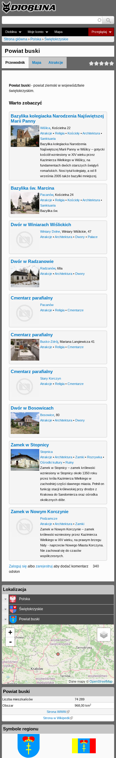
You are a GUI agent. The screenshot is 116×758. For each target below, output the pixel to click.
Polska (35, 39)
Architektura (91, 133)
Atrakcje (55, 63)
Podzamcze (48, 518)
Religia (60, 133)
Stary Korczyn (50, 378)
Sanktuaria (48, 138)
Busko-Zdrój (49, 341)
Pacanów (46, 194)
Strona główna (15, 39)
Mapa (58, 32)
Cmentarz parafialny (32, 298)
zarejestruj (44, 566)
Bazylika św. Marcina (32, 188)
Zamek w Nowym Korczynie (39, 511)
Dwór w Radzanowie (32, 261)
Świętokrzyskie (56, 39)
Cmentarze (76, 310)
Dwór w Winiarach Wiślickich (41, 224)
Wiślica (45, 128)
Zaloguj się (18, 566)
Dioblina (9, 32)
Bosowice (47, 415)
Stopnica (46, 451)
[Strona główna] (29, 7)
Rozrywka (94, 457)
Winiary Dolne (50, 231)
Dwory (80, 237)
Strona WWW (56, 711)
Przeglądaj (97, 32)
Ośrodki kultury (51, 462)
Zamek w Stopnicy (30, 445)
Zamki (79, 457)
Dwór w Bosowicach (32, 408)
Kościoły (74, 133)
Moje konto (33, 32)
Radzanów (47, 268)
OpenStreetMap (101, 681)
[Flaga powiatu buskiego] (84, 752)
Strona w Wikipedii (56, 718)
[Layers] (103, 634)
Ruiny (69, 462)
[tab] (58, 599)
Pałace (93, 237)
